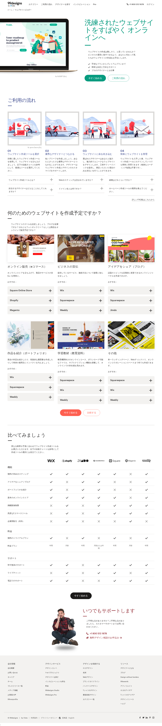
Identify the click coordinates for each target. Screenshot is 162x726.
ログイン (150, 4)
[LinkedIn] (147, 718)
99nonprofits (13, 699)
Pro (94, 4)
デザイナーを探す (62, 4)
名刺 (84, 673)
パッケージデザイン (90, 686)
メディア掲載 (13, 690)
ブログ (122, 673)
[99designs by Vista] (15, 4)
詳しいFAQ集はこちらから (143, 199)
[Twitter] (143, 718)
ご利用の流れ (46, 4)
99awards (124, 681)
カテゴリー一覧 (89, 699)
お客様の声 (12, 695)
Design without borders (129, 677)
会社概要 (11, 668)
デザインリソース (127, 699)
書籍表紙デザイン (89, 695)
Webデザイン (88, 677)
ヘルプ (122, 704)
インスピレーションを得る (55, 681)
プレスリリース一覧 (15, 686)
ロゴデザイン (88, 668)
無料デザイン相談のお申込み (104, 637)
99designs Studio (52, 690)
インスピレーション (81, 4)
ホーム (9, 10)
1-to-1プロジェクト (52, 673)
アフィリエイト (126, 686)
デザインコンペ (51, 668)
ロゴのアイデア (126, 690)
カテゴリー (33, 4)
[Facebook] (140, 718)
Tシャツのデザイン (90, 690)
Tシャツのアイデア (127, 695)
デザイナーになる (127, 668)
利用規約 (34, 718)
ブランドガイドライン (91, 681)
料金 (47, 686)
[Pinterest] (150, 718)
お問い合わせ (13, 673)
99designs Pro (51, 695)
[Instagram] (153, 718)
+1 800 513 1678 (136, 4)
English (71, 718)
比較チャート (28, 164)
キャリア (11, 677)
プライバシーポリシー (49, 718)
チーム (10, 681)
